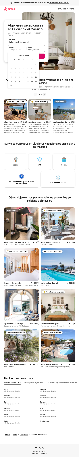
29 (32, 81)
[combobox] (26, 42)
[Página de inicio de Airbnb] (9, 9)
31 (11, 86)
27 (23, 81)
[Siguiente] (44, 94)
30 (36, 81)
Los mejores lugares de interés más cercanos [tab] (62, 383)
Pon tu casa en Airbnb (65, 9)
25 (15, 81)
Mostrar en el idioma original (59, 3)
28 (27, 81)
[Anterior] (35, 94)
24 (11, 81)
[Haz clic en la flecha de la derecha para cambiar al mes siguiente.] (35, 55)
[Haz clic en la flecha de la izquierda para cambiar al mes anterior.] (11, 55)
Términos (44, 453)
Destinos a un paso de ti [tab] (12, 383)
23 (36, 77)
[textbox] (17, 49)
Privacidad (35, 453)
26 (19, 81)
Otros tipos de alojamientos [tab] (33, 383)
